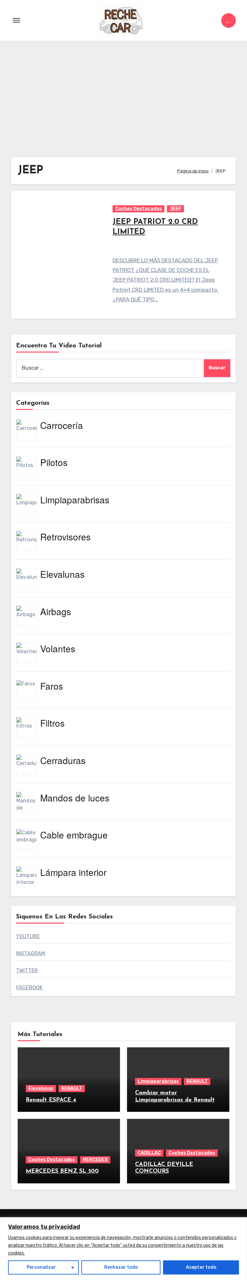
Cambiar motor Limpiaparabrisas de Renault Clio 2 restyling (175, 1100)
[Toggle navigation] (16, 20)
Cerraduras (63, 760)
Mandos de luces (74, 797)
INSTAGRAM (30, 953)
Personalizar (41, 1267)
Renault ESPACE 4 (51, 1100)
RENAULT (71, 1088)
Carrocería (61, 425)
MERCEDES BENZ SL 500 (62, 1171)
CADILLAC (149, 1153)
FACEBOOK (29, 987)
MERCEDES (95, 1159)
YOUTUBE (28, 936)
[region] (123, 1248)
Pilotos (54, 462)
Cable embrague (74, 834)
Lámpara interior (73, 872)
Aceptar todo (201, 1267)
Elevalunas (62, 573)
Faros (51, 685)
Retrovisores (65, 536)
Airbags (55, 611)
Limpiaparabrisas (74, 499)
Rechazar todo (121, 1267)
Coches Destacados (138, 208)
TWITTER (27, 970)
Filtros (52, 722)
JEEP (175, 208)
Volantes (57, 648)
